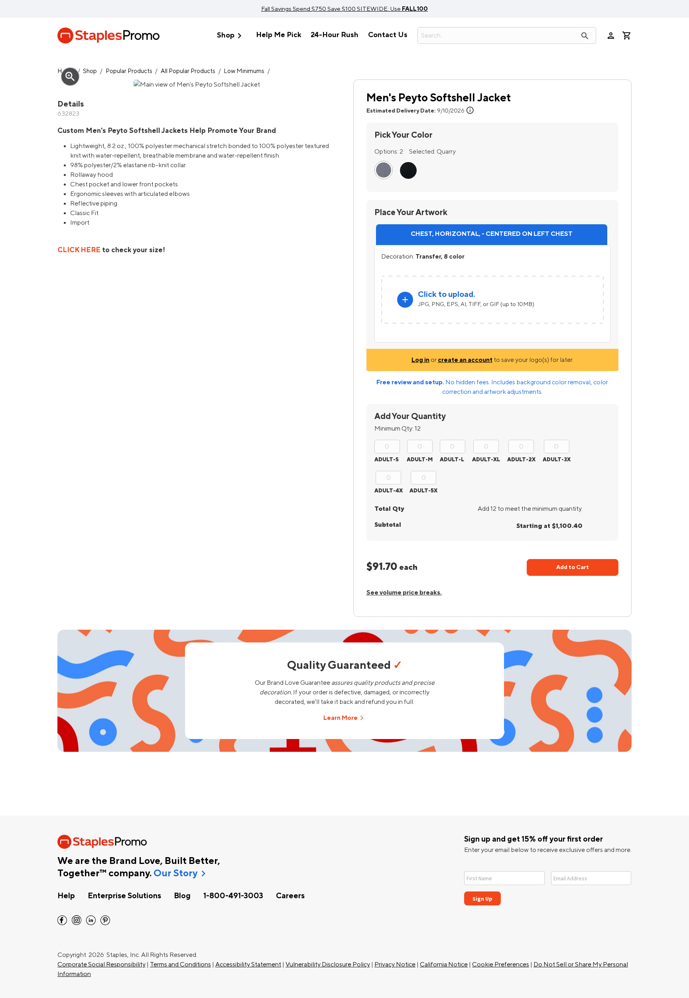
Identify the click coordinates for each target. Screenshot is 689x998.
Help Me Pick (278, 35)
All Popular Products (188, 71)
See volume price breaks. (404, 592)
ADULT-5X (423, 491)
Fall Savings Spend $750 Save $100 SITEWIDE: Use (344, 9)
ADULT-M (420, 459)
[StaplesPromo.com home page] (108, 35)
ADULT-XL (486, 459)
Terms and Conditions (180, 964)
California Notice (444, 964)
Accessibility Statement (248, 964)
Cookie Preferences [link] (500, 964)
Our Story (175, 873)
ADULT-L (452, 459)
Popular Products (129, 71)
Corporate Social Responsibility (101, 964)
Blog (182, 896)
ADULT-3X (557, 459)
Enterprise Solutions (124, 896)
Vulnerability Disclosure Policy (327, 964)
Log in (420, 360)
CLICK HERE (78, 250)
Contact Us (387, 35)
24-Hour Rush (334, 35)
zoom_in (70, 76)
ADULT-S (386, 459)
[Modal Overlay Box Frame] (548, 883)
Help (66, 896)
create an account (465, 360)
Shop (231, 35)
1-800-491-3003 (233, 896)
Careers (290, 896)
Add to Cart (572, 567)
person (611, 35)
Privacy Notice (394, 964)
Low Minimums (244, 71)
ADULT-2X (521, 459)
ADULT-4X (388, 491)
